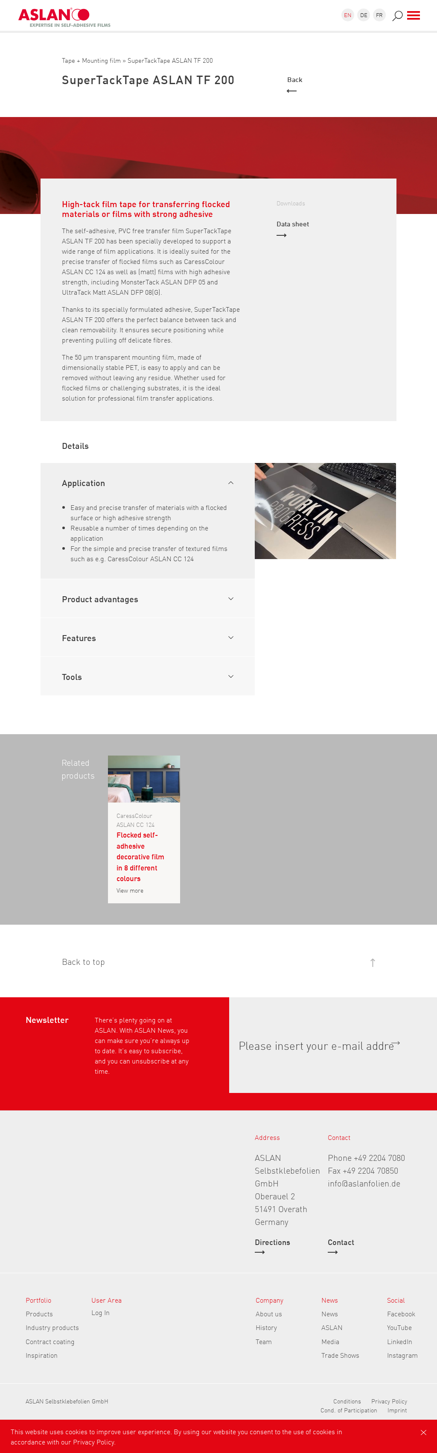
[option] (325, 511)
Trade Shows (340, 1355)
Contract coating (50, 1341)
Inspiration (42, 1355)
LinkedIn (399, 1341)
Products (39, 1313)
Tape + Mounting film (91, 60)
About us (269, 1313)
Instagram (402, 1355)
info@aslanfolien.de (364, 1183)
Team (264, 1341)
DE (363, 15)
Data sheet (293, 223)
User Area (106, 1300)
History (266, 1327)
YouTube (399, 1327)
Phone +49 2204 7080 (366, 1157)
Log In (100, 1312)
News (329, 1300)
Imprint (397, 1410)
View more (130, 890)
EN (348, 15)
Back (295, 79)
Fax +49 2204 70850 (363, 1170)
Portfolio (38, 1300)
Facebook (401, 1313)
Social (396, 1300)
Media (330, 1341)
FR (379, 15)
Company (269, 1300)
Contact (341, 1242)
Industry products (52, 1327)
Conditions (347, 1401)
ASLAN (332, 1327)
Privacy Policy (389, 1401)
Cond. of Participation (348, 1410)
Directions (272, 1242)
